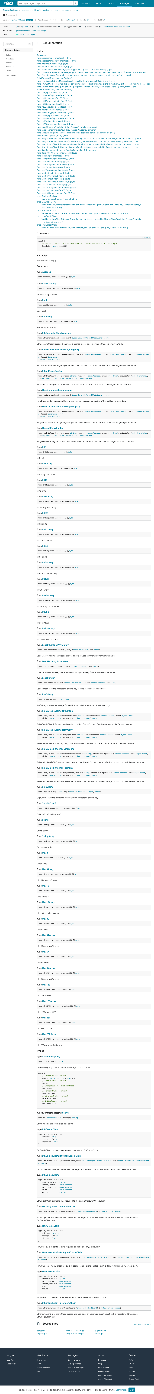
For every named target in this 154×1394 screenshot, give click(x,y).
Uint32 (45, 919)
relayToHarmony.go (75, 1333)
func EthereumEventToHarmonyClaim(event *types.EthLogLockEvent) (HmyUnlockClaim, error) (84, 227)
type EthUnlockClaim (46, 210)
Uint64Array (48, 968)
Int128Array (48, 595)
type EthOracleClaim (46, 202)
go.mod (25, 27)
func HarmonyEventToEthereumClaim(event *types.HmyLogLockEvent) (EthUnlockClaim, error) (84, 213)
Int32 (45, 513)
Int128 (45, 579)
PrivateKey (96, 354)
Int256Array (48, 628)
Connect (133, 1355)
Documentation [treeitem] (12, 50)
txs (74, 10)
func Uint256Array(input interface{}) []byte (56, 193)
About (101, 1355)
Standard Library (74, 1360)
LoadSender (48, 678)
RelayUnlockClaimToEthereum (58, 749)
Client (123, 354)
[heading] (10, 3)
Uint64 (45, 951)
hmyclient (114, 411)
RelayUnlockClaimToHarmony (57, 768)
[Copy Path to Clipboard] (77, 10)
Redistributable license (48, 27)
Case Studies (12, 1364)
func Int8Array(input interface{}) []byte (54, 95)
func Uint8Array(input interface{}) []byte (55, 164)
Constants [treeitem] (10, 59)
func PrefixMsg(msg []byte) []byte (52, 135)
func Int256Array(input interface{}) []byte (56, 124)
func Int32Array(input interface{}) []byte (55, 107)
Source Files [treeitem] (10, 75)
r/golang (132, 1371)
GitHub (131, 1364)
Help (39, 1371)
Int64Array (47, 562)
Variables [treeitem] (9, 63)
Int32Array (47, 529)
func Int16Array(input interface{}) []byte (55, 101)
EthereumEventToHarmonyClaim (59, 1303)
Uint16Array (48, 902)
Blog (100, 1364)
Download (102, 1360)
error (59, 359)
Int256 (45, 612)
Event (115, 376)
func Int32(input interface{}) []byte (53, 104)
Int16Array (47, 496)
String (45, 820)
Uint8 (45, 853)
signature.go (100, 1330)
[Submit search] (75, 3)
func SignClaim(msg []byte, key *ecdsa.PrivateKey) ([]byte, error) (67, 150)
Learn (98, 3)
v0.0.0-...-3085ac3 (14, 20)
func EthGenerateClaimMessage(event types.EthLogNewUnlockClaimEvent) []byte (74, 69)
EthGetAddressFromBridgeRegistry (60, 349)
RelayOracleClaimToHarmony (57, 730)
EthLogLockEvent (90, 1308)
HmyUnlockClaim (54, 775)
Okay (132, 1390)
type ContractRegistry (47, 196)
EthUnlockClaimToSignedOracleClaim (61, 1156)
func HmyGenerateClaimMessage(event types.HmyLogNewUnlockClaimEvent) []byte (76, 81)
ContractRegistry (55, 357)
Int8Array (47, 463)
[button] (17, 27)
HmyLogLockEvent (90, 1211)
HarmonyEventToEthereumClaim (59, 1206)
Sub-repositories (74, 1364)
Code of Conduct (105, 1379)
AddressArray (49, 283)
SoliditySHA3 (49, 803)
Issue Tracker (103, 1368)
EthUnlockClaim (54, 756)
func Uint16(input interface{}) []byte (53, 167)
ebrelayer (65, 10)
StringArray (48, 836)
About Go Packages (75, 1368)
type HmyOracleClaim (47, 216)
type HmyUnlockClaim (47, 225)
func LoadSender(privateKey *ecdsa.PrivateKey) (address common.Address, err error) (76, 133)
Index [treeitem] (8, 55)
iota (69, 1078)
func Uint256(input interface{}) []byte (54, 190)
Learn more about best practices (117, 27)
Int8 (44, 447)
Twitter (131, 1360)
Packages (124, 3)
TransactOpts (71, 378)
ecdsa (87, 354)
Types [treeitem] (8, 70)
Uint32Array (48, 935)
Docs (109, 3)
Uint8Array (48, 869)
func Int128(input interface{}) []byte (53, 115)
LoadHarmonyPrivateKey (55, 661)
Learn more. (121, 1390)
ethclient (114, 354)
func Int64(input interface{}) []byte (53, 110)
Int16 (44, 480)
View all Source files (141, 1324)
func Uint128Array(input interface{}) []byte (56, 187)
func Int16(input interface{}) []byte (52, 98)
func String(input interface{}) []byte (53, 156)
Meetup (132, 1375)
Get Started (43, 1355)
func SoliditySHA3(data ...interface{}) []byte (57, 153)
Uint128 (46, 984)
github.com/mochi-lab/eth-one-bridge (36, 10)
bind (62, 378)
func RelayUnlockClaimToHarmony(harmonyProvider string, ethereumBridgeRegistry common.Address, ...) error (87, 147)
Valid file (25, 27)
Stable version (93, 27)
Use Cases (11, 1360)
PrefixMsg (47, 694)
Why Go (84, 3)
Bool (44, 300)
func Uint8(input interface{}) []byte (53, 161)
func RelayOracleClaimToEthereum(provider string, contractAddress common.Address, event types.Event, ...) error (89, 138)
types (74, 338)
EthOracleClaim (54, 718)
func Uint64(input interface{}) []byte (53, 179)
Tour (39, 1364)
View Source (146, 237)
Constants (41, 55)
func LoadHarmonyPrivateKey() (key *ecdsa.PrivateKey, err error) (66, 130)
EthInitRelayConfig (52, 371)
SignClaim (47, 787)
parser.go (41, 1330)
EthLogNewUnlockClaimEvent (90, 338)
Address (46, 272)
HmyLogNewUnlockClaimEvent (90, 395)
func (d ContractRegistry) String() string (59, 199)
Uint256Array (49, 1034)
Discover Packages (10, 10)
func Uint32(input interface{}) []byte (53, 173)
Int (58, 1137)
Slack (131, 1368)
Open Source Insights (26, 34)
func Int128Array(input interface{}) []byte (55, 118)
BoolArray (47, 316)
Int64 (45, 546)
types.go (99, 1333)
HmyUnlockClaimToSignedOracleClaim (62, 1252)
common (139, 354)
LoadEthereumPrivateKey (55, 645)
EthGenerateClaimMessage (56, 333)
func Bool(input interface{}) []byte (52, 63)
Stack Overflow (43, 1368)
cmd (56, 10)
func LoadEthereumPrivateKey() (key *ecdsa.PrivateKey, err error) (67, 127)
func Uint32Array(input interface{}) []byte (56, 176)
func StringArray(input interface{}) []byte (55, 158)
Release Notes (104, 1371)
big (54, 1137)
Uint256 (46, 1017)
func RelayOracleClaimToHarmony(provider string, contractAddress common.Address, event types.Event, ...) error (89, 141)
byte (73, 277)
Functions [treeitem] (10, 66)
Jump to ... (9, 44)
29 (84, 20)
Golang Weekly (134, 1379)
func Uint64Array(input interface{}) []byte (56, 181)
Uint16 (45, 886)
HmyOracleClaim (54, 737)
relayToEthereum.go (75, 1330)
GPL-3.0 (71, 20)
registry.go (42, 1333)
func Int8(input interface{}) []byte (52, 92)
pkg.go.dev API (74, 1371)
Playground (41, 1360)
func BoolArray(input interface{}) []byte (55, 66)
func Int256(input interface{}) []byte (53, 121)
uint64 (55, 246)
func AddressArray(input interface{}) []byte (56, 61)
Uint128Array (49, 1001)
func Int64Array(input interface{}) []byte (55, 112)
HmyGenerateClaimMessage (57, 390)
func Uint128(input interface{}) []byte (54, 184)
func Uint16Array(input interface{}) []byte (56, 170)
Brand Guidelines (105, 1375)
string (73, 376)
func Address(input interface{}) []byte (54, 58)
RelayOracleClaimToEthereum (57, 711)
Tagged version (72, 27)
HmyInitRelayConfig (52, 428)
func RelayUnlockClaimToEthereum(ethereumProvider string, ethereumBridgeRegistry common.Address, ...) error (88, 144)
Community (140, 3)
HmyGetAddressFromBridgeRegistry (61, 406)
